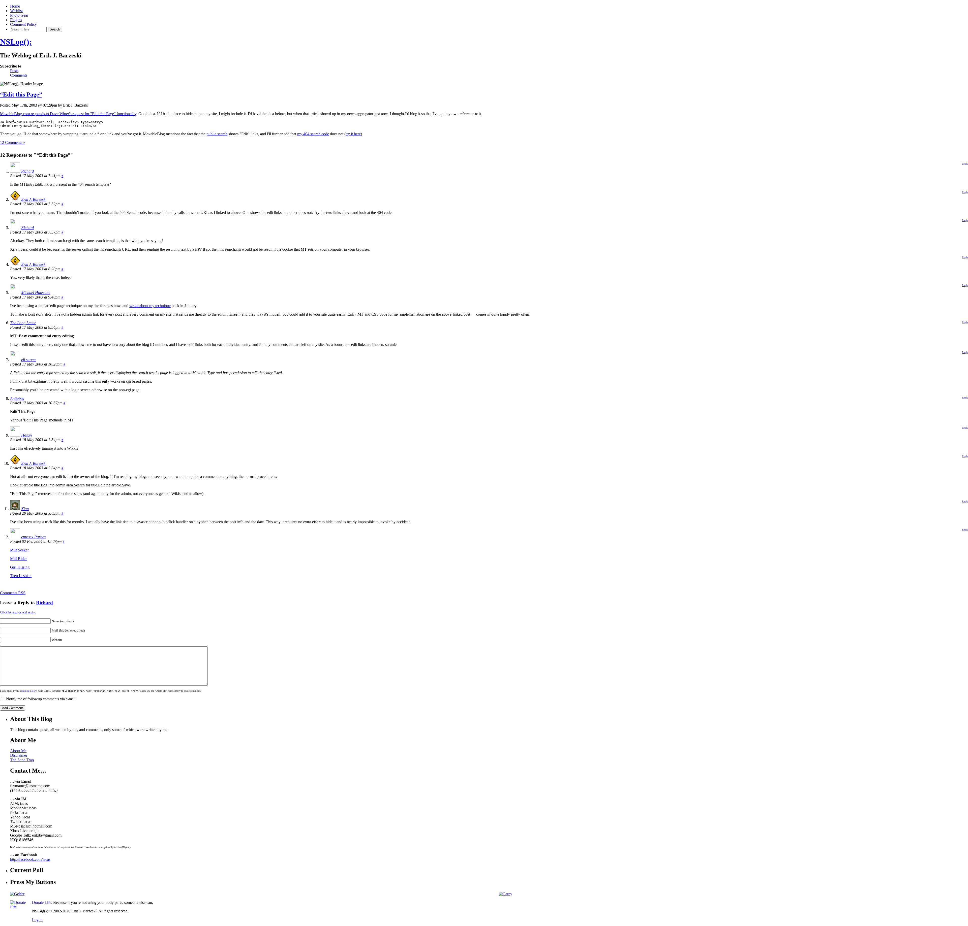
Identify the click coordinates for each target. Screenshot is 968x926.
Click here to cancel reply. (18, 612)
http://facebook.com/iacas (30, 859)
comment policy (28, 690)
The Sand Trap (22, 760)
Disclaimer (18, 755)
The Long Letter (23, 323)
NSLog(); (16, 41)
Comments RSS (12, 593)
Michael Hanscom (35, 292)
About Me (18, 751)
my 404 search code (313, 134)
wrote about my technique (150, 306)
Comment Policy (23, 24)
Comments (18, 75)
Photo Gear (19, 15)
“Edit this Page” (21, 94)
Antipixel (17, 398)
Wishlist (16, 11)
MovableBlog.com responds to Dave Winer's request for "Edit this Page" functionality (68, 114)
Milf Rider (18, 558)
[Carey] (505, 894)
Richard (27, 171)
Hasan (26, 435)
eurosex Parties (33, 537)
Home (15, 6)
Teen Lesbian (21, 576)
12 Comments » (12, 142)
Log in (37, 919)
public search (216, 134)
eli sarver (28, 359)
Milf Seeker (19, 550)
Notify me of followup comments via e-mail (41, 699)
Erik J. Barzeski (33, 199)
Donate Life (41, 902)
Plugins (16, 20)
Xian (25, 509)
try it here (353, 134)
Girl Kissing (19, 567)
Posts (14, 71)
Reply (965, 163)
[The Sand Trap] (17, 894)
